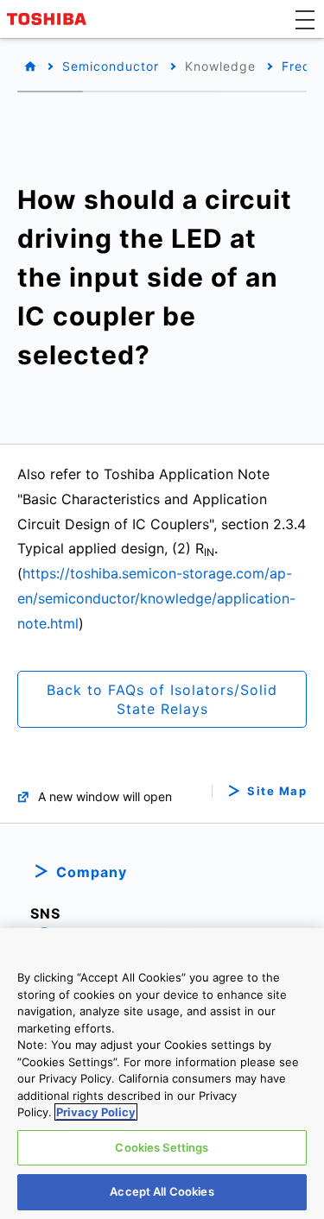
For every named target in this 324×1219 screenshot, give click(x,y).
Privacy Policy (96, 1112)
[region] (162, 1073)
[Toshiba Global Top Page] (49, 19)
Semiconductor (110, 66)
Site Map (277, 791)
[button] (305, 19)
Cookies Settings (161, 1147)
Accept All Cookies (161, 1191)
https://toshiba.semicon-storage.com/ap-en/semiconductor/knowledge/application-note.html (156, 598)
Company (91, 872)
